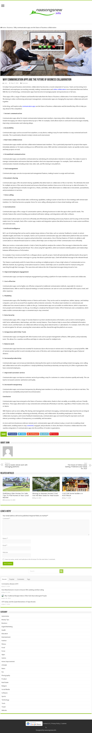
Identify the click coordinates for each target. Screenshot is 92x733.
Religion (4, 686)
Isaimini (63, 723)
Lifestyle (4, 665)
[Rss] (46, 727)
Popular (11, 579)
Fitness (4, 644)
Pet (3, 672)
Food (3, 647)
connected (30, 425)
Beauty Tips (5, 619)
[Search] (61, 571)
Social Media (6, 689)
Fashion (4, 640)
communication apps (29, 106)
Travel (3, 707)
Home (4, 27)
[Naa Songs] (46, 11)
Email (5, 545)
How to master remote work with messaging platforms (16, 465)
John (5, 83)
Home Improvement (8, 661)
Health (4, 630)
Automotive (5, 616)
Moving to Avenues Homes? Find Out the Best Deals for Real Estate (45, 494)
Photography (6, 675)
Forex (3, 651)
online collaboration (59, 89)
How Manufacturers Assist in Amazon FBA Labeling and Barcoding (23, 590)
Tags (28, 579)
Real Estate (5, 682)
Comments (20, 579)
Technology (5, 700)
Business (10, 27)
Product (4, 679)
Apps (3, 654)
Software (5, 693)
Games (4, 658)
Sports (4, 696)
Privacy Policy (55, 723)
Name (5, 538)
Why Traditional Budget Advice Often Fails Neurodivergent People (25, 596)
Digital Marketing (7, 626)
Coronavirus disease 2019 (10, 584)
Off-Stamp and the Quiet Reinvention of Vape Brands (19, 602)
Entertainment (6, 637)
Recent (4, 579)
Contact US (46, 723)
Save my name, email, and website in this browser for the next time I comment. (30, 559)
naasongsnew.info (50, 730)
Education (5, 633)
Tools (3, 703)
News (3, 668)
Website (5, 552)
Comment (6, 518)
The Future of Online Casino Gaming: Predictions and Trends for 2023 (76, 466)
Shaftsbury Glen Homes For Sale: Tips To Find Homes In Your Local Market (16, 495)
